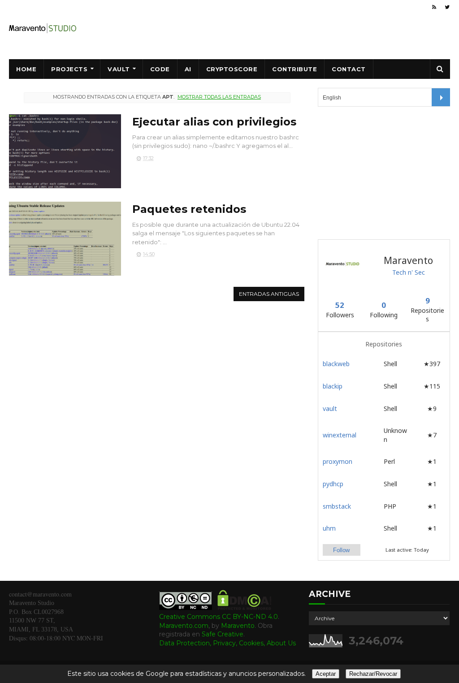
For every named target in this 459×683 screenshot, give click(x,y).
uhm (329, 528)
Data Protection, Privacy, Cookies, (213, 643)
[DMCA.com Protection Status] (244, 608)
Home (26, 69)
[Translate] (441, 97)
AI (188, 69)
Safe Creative (222, 634)
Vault (119, 69)
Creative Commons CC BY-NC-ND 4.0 (218, 617)
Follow (341, 550)
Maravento (238, 626)
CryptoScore (232, 69)
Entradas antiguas (269, 293)
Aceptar (326, 673)
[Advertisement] (385, 172)
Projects (69, 69)
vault (330, 408)
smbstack (337, 506)
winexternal (339, 435)
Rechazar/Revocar (373, 673)
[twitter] (447, 7)
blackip (332, 386)
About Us (281, 643)
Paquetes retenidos (189, 209)
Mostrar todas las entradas (219, 97)
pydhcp (333, 484)
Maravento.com (183, 626)
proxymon (337, 461)
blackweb (336, 363)
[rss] (434, 7)
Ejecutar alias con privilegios (214, 121)
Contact (349, 69)
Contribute (294, 69)
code (160, 69)
